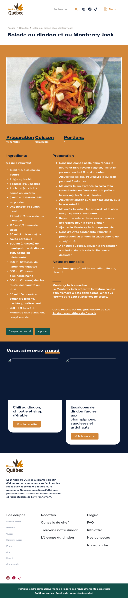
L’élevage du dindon (57, 537)
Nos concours (98, 537)
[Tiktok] (96, 9)
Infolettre (94, 530)
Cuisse (10, 534)
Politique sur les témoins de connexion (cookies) (64, 593)
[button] (110, 9)
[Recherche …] (63, 9)
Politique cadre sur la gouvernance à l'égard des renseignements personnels (64, 588)
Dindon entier (13, 521)
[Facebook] (90, 9)
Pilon (9, 546)
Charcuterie (12, 564)
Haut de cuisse (14, 540)
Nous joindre (97, 545)
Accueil (11, 28)
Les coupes (15, 515)
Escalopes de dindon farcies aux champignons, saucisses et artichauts (84, 417)
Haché (9, 558)
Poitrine (10, 527)
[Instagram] (84, 9)
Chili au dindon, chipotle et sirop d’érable (27, 411)
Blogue (92, 515)
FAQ (90, 522)
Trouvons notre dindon (59, 530)
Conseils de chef (55, 522)
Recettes (23, 28)
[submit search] (76, 9)
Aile (8, 552)
